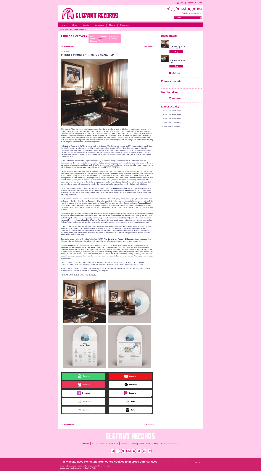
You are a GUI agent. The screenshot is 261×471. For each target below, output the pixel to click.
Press (101, 41)
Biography (103, 36)
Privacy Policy (138, 444)
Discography (114, 36)
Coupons (125, 25)
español (191, 3)
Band (92, 36)
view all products (178, 98)
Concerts (99, 25)
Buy (176, 52)
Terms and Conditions (170, 444)
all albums (176, 73)
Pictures (93, 41)
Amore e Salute (175, 48)
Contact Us (113, 444)
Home (64, 25)
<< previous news (68, 46)
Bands (86, 25)
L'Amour (172, 62)
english (199, 3)
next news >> (149, 46)
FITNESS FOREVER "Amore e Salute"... (100, 29)
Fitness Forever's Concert (171, 111)
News (112, 25)
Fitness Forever (78, 29)
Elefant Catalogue (99, 444)
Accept (198, 462)
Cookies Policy (152, 444)
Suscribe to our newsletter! (191, 13)
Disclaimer (125, 444)
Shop (74, 25)
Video (92, 39)
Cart (181, 3)
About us (85, 444)
